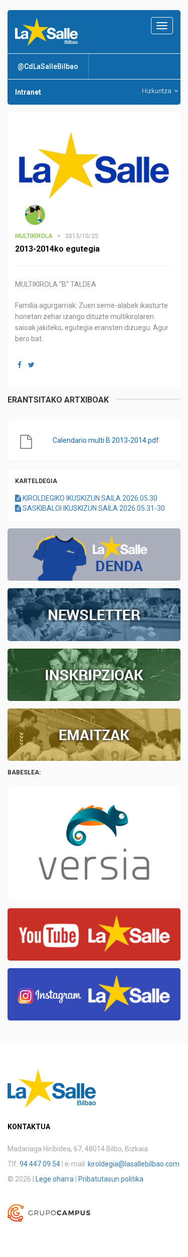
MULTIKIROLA (34, 236)
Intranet (28, 92)
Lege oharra (55, 1179)
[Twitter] (31, 365)
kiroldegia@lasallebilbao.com (133, 1164)
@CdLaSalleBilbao (48, 66)
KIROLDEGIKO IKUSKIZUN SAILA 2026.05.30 (89, 498)
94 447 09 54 (40, 1164)
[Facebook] (20, 365)
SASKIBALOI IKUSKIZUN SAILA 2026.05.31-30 (93, 508)
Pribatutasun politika (110, 1179)
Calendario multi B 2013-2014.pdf (106, 440)
